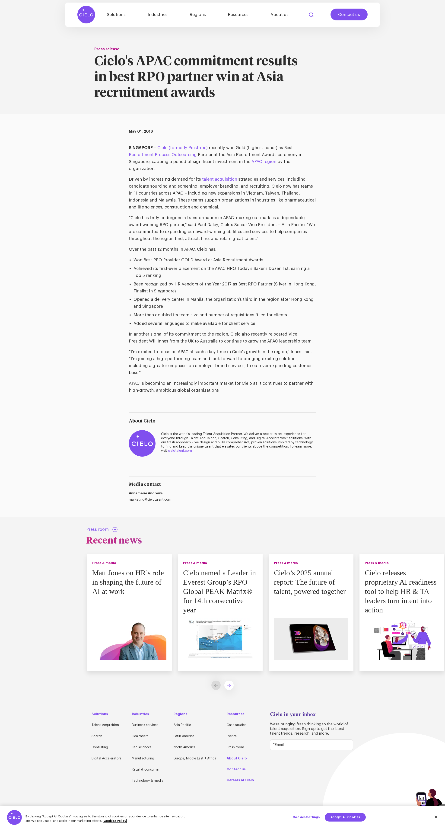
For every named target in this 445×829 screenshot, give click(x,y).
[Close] (436, 817)
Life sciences (142, 747)
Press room (235, 747)
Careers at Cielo (240, 780)
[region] (222, 817)
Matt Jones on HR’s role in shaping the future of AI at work (128, 582)
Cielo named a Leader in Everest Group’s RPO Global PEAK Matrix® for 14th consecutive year (219, 591)
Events (232, 736)
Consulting (100, 747)
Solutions (116, 15)
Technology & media (147, 780)
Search (311, 15)
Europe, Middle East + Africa (195, 758)
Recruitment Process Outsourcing (163, 155)
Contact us (349, 15)
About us (279, 15)
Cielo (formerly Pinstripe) (182, 148)
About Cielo (237, 758)
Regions (198, 15)
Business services (145, 725)
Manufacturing (143, 758)
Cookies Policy (115, 820)
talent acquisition (219, 179)
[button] (229, 685)
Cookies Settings (306, 817)
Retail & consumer (146, 769)
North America (185, 747)
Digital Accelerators (106, 758)
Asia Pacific (182, 725)
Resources (238, 15)
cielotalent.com (180, 450)
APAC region (263, 162)
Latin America (184, 736)
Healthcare (140, 736)
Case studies (236, 725)
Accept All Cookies (345, 817)
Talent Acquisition (105, 725)
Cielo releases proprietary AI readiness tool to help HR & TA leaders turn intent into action (400, 591)
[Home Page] (86, 14)
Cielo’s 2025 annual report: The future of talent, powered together (310, 582)
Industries (158, 15)
